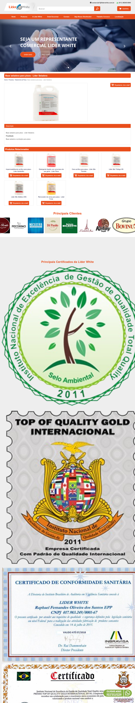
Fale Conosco (47, 55)
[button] (10, 45)
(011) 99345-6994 (125, 2)
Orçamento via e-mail (122, 85)
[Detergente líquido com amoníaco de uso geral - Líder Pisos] (51, 160)
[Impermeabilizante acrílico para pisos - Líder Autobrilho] (19, 160)
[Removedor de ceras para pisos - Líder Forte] (51, 188)
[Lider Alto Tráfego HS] (116, 160)
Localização (119, 17)
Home (13, 17)
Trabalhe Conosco (103, 17)
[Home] (12, 7)
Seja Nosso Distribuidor (83, 17)
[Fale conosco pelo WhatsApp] (117, 693)
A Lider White (37, 17)
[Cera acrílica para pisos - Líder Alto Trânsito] (84, 160)
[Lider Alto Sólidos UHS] (19, 188)
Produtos (24, 17)
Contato (66, 17)
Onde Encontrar (53, 17)
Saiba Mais (28, 55)
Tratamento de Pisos (20, 80)
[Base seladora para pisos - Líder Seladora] (46, 102)
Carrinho (125, 9)
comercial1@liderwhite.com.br (103, 2)
